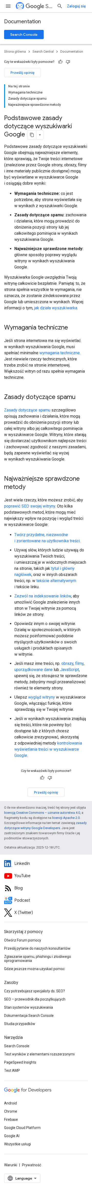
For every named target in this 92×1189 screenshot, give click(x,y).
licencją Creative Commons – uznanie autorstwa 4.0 (42, 813)
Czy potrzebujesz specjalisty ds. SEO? (34, 991)
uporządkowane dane (33, 669)
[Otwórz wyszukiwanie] (60, 6)
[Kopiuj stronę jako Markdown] (32, 135)
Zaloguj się (76, 6)
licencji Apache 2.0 (66, 818)
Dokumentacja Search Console (29, 1016)
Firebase (11, 1119)
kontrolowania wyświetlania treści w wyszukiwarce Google (48, 749)
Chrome (10, 1111)
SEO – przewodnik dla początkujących (34, 999)
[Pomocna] (60, 62)
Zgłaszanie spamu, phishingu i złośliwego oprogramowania (37, 959)
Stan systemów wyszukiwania (28, 1007)
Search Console (24, 34)
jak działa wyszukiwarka (55, 307)
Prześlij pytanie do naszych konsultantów (37, 948)
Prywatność (31, 1165)
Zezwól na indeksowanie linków (42, 596)
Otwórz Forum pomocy (22, 940)
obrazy (67, 663)
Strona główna (15, 51)
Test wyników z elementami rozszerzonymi (39, 1054)
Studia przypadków (19, 1024)
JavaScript (69, 669)
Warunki (10, 1165)
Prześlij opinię (22, 72)
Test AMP (12, 1070)
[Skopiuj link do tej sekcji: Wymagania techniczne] (75, 328)
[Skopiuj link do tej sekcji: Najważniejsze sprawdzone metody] (32, 487)
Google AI (11, 1136)
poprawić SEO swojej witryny (29, 506)
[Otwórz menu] (8, 6)
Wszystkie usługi (17, 1144)
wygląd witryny (41, 697)
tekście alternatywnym (56, 580)
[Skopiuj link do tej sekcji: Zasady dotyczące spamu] (82, 397)
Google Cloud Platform (22, 1128)
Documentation (22, 21)
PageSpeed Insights (20, 1062)
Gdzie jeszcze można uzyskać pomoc (34, 969)
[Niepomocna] (68, 62)
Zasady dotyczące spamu (27, 410)
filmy (79, 663)
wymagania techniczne (59, 352)
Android (10, 1103)
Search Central (49, 6)
